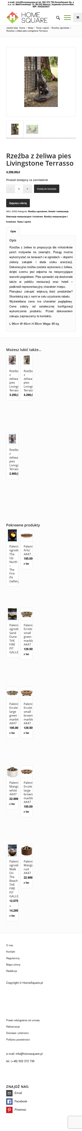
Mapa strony (13, 964)
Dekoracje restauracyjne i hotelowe (24, 216)
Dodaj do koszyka (46, 188)
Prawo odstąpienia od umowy (23, 1020)
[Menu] (65, 17)
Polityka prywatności (18, 1039)
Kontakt (10, 951)
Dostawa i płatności (17, 1033)
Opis (13, 231)
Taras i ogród (24, 221)
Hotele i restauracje (58, 211)
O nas (9, 945)
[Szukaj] (56, 17)
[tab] (13, 231)
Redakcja (11, 971)
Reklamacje (13, 1026)
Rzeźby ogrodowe (37, 211)
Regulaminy (13, 958)
